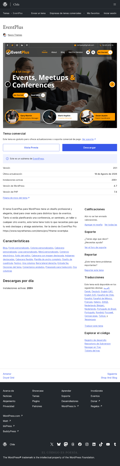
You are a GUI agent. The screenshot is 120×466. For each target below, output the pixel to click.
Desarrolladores (69, 401)
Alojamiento (9, 401)
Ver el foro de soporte (95, 247)
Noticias (7, 396)
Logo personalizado (27, 251)
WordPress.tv (70, 406)
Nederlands (90, 309)
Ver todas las (110, 224)
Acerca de (8, 390)
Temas (6, 13)
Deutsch (96, 291)
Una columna (28, 263)
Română (100, 312)
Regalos (96, 406)
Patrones (37, 406)
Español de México (102, 298)
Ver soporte (88, 139)
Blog (5, 248)
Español (88, 298)
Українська (90, 319)
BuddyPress (11, 431)
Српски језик (91, 316)
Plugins (36, 401)
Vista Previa (31, 147)
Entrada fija (63, 263)
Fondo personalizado (18, 248)
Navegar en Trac (93, 347)
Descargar (89, 147)
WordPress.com (13, 415)
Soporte (65, 396)
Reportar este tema (94, 270)
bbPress (9, 426)
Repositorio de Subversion (98, 343)
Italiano (97, 302)
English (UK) (107, 291)
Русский (109, 312)
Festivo (17, 263)
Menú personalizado (48, 251)
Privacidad (8, 406)
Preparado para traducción (59, 267)
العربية (106, 288)
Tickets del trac (92, 350)
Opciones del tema (12, 267)
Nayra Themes (15, 35)
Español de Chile (105, 295)
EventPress (38, 158)
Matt (7, 420)
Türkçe (102, 316)
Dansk (88, 291)
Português (90, 312)
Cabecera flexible (24, 259)
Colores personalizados (41, 248)
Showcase (37, 390)
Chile (12, 444)
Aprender (66, 390)
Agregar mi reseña (93, 224)
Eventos (95, 396)
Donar (95, 401)
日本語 (105, 302)
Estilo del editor (22, 255)
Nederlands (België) (94, 305)
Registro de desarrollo (95, 340)
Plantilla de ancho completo (47, 259)
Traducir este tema (94, 326)
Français (89, 302)
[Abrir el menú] (115, 4)
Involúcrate (97, 390)
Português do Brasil (106, 309)
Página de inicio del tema (15, 198)
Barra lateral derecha (46, 263)
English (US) (90, 295)
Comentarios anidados (33, 267)
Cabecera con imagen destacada (47, 255)
